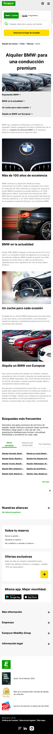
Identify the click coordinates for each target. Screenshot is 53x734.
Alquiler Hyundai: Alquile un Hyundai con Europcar (13, 453)
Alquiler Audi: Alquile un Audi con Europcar (13, 474)
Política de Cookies (10, 720)
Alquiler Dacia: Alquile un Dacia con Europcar (13, 458)
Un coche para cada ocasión (15, 107)
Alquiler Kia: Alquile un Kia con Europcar (37, 458)
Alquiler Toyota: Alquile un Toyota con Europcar (13, 464)
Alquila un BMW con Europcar (16, 114)
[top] (50, 491)
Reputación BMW (10, 94)
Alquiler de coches (10, 44)
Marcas (30, 44)
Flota (22, 44)
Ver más (45, 482)
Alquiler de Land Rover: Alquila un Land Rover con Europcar (37, 469)
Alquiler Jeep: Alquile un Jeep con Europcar (37, 474)
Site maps (41, 720)
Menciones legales (27, 720)
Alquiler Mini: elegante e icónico (13, 469)
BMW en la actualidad (12, 101)
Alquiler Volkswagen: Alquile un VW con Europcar (37, 464)
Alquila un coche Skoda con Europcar (37, 453)
